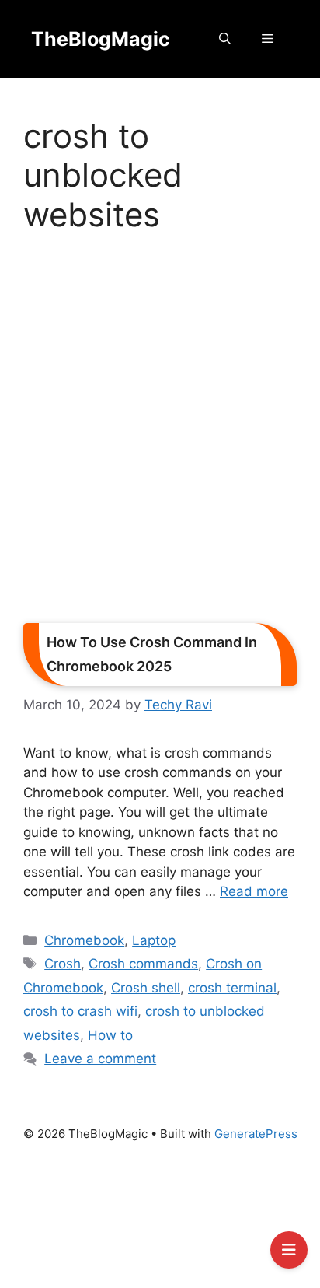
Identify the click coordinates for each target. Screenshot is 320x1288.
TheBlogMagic (100, 39)
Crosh (62, 963)
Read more (254, 891)
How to (110, 1035)
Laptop (154, 940)
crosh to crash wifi (80, 1011)
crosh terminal (232, 988)
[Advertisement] (160, 433)
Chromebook (84, 940)
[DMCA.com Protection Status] (160, 1222)
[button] (224, 39)
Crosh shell (145, 988)
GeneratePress (255, 1133)
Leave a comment (100, 1058)
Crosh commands (143, 963)
